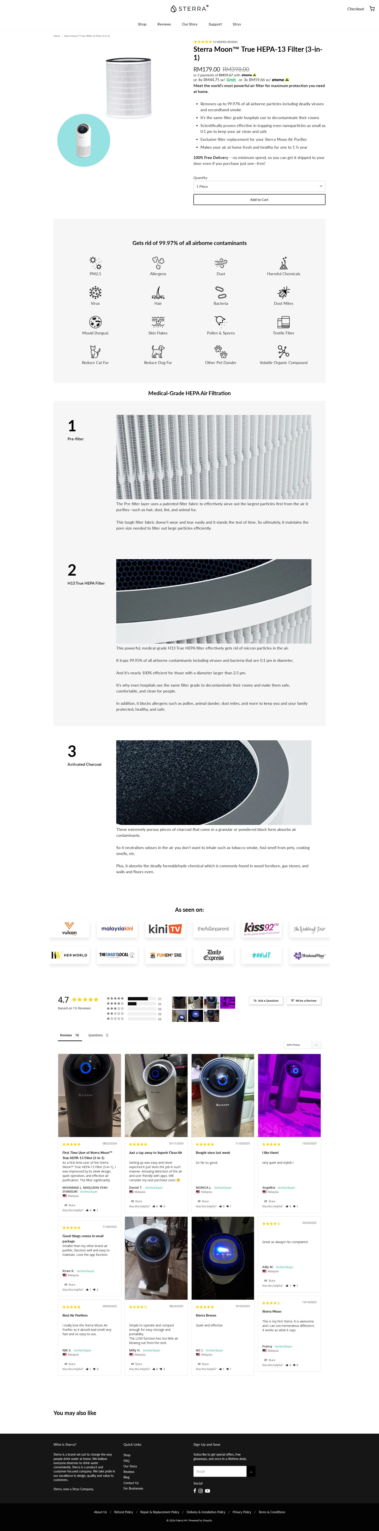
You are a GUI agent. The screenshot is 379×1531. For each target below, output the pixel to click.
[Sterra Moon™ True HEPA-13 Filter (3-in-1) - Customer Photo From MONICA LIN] (211, 1003)
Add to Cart (259, 199)
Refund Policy (123, 1512)
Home (57, 35)
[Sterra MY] (189, 8)
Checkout (355, 8)
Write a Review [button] (306, 1001)
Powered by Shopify (200, 1520)
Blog (126, 1477)
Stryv (237, 24)
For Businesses (133, 1488)
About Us (100, 1512)
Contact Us (131, 1483)
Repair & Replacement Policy (159, 1512)
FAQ (126, 1461)
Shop (142, 24)
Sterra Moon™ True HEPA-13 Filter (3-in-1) (87, 35)
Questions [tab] (95, 1035)
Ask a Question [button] (268, 1001)
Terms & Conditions (272, 1512)
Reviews (164, 24)
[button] (88, 1210)
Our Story (189, 24)
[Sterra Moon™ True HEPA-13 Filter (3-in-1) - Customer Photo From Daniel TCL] (195, 1003)
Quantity (200, 177)
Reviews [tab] (66, 1035)
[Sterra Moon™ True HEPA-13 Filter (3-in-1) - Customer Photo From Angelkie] (227, 1003)
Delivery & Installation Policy (206, 1512)
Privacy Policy (242, 1512)
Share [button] (71, 1205)
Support (215, 24)
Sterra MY (181, 1520)
